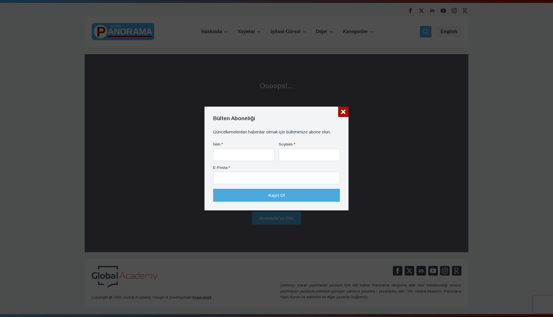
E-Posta (221, 168)
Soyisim (287, 144)
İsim (218, 144)
